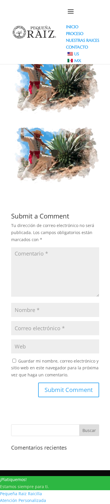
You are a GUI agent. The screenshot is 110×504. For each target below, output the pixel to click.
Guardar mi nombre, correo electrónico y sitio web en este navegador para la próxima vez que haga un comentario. (55, 368)
